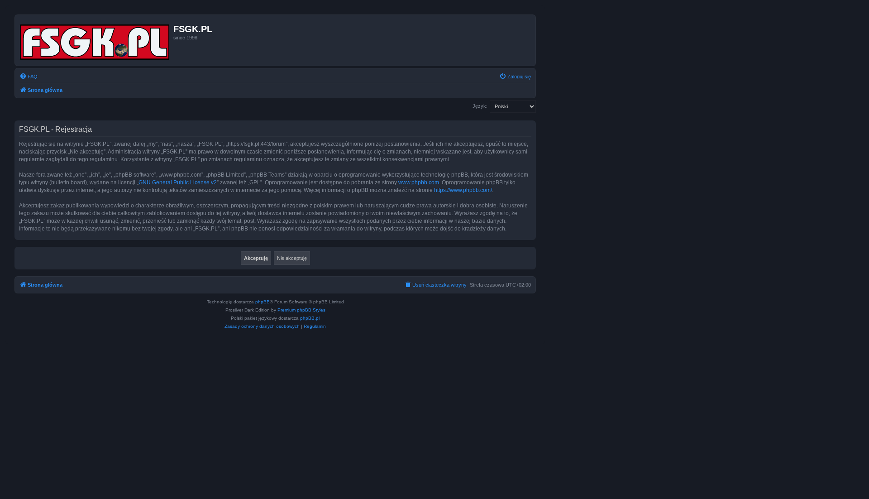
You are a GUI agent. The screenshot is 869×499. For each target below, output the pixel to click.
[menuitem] (28, 76)
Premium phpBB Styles (301, 309)
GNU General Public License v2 (177, 182)
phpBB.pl (310, 318)
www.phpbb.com (418, 182)
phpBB (262, 301)
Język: (480, 106)
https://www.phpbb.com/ (463, 190)
